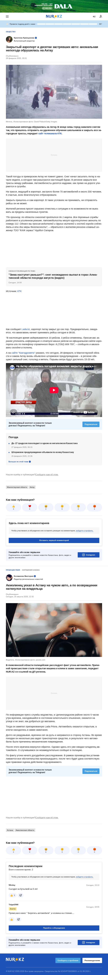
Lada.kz (26, 329)
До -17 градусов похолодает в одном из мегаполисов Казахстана (44, 443)
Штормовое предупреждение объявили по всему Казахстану (42, 452)
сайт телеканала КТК (50, 133)
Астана (10, 830)
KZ (94, 16)
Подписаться (91, 424)
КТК (19, 291)
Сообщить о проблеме (68, 960)
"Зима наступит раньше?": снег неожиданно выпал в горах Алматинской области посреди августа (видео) (53, 276)
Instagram (90, 555)
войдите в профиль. (84, 531)
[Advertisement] (54, 155)
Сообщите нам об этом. (46, 475)
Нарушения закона (31, 570)
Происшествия (13, 570)
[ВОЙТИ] (100, 16)
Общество (10, 32)
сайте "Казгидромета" (23, 353)
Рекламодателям (92, 960)
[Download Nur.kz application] (54, 6)
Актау (32, 487)
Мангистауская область (17, 487)
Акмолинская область (25, 830)
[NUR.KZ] (54, 16)
